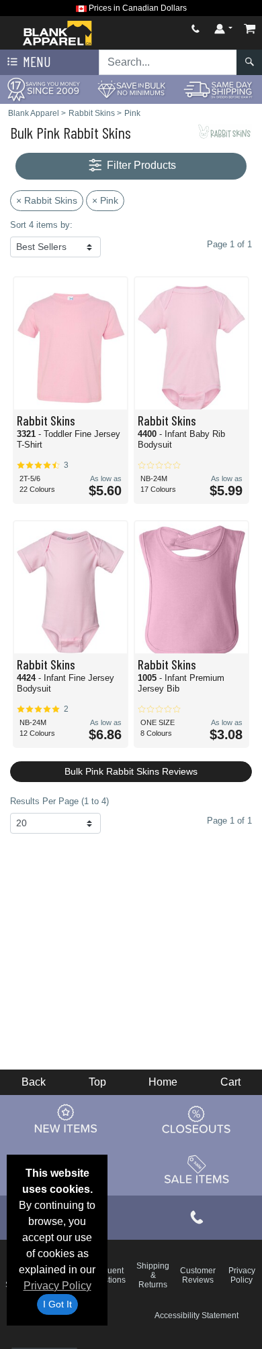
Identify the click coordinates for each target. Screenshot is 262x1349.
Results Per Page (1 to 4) (59, 801)
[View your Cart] (250, 28)
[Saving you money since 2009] (43, 88)
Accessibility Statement (196, 1315)
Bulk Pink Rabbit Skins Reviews (131, 771)
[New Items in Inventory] (65, 1119)
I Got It (57, 1304)
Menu (35, 61)
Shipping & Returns (152, 1275)
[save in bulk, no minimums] (131, 88)
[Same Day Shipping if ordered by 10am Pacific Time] (218, 88)
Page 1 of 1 (229, 821)
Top (97, 1082)
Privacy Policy (57, 1285)
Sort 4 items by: (41, 225)
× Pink (105, 200)
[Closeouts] (196, 1119)
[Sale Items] (196, 1169)
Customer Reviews (198, 1275)
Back (33, 1082)
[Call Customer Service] (195, 28)
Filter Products (140, 165)
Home (162, 1082)
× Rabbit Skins (46, 200)
